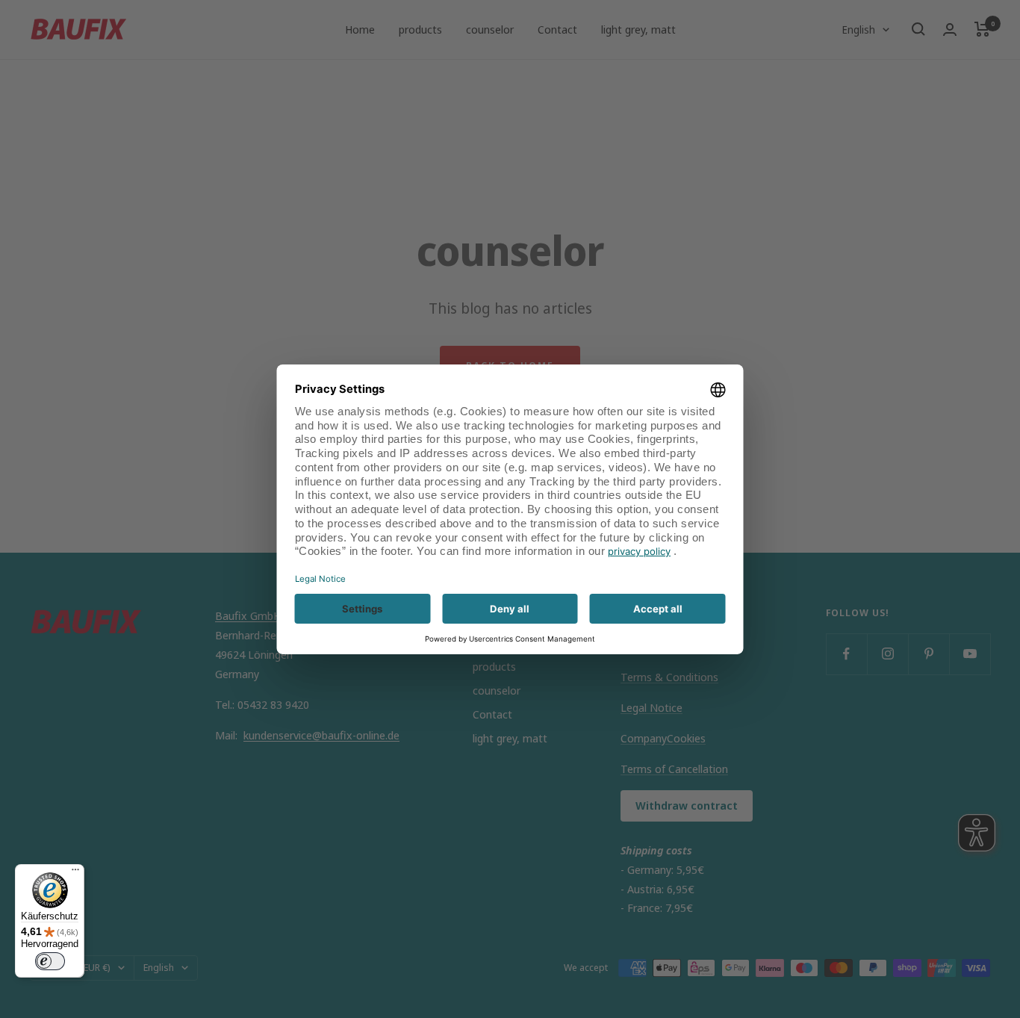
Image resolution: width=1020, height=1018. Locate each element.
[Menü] (75, 873)
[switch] (50, 961)
